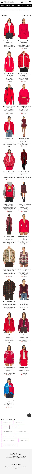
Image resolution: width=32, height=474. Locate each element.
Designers (21, 5)
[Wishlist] (26, 2)
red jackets (14, 427)
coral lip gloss (23, 440)
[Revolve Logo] (9, 2)
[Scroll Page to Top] (29, 415)
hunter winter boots (21, 431)
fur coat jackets (7, 422)
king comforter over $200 (9, 440)
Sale (29, 5)
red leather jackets (7, 431)
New (3, 5)
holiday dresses (18, 422)
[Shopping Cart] (30, 2)
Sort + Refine (27, 15)
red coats (5, 427)
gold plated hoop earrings (9, 445)
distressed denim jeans (8, 436)
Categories (11, 5)
